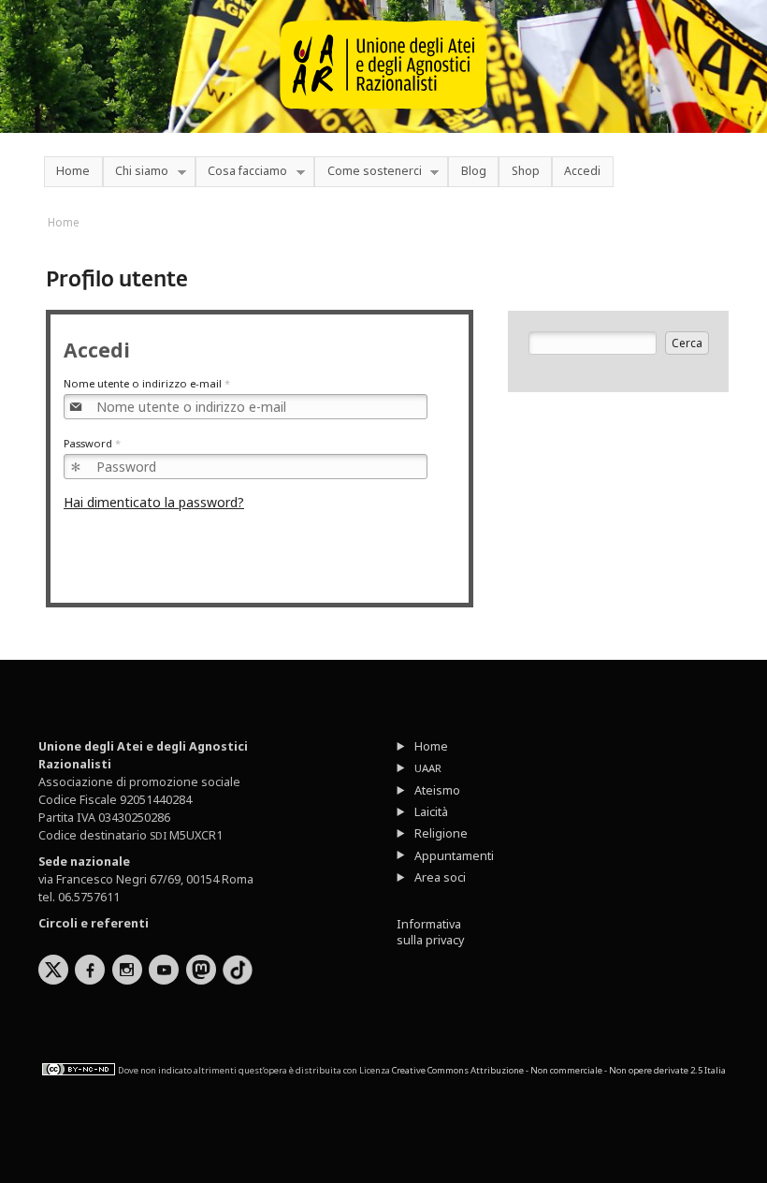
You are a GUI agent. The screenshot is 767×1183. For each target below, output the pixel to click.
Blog (473, 171)
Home (73, 171)
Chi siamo (135, 172)
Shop (526, 171)
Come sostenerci (367, 172)
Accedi (582, 171)
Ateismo (437, 790)
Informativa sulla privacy (430, 932)
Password (92, 443)
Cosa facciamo (241, 172)
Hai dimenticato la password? (154, 502)
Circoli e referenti (93, 923)
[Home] (383, 117)
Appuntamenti (454, 856)
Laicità (431, 812)
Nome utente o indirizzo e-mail (147, 383)
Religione (441, 833)
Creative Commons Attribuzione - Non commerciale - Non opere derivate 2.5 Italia (559, 1070)
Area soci (440, 877)
